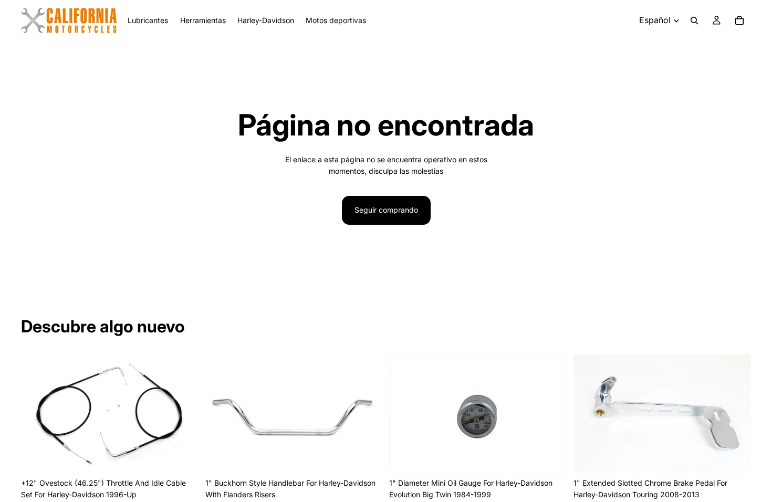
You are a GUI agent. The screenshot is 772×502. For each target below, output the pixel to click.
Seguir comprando (386, 209)
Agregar (191, 456)
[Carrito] (739, 20)
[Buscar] (694, 20)
